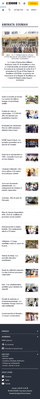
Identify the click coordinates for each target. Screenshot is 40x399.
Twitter (7, 380)
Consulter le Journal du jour (14, 348)
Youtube (7, 384)
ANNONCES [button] (34, 10)
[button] (9, 10)
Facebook (8, 376)
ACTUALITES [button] (18, 10)
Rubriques (5, 331)
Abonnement (6, 337)
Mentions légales (8, 358)
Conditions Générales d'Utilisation (13, 361)
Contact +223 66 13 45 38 (11, 365)
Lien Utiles (5, 354)
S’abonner (33, 3)
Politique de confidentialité (11, 363)
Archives (5, 356)
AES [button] (27, 10)
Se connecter (9, 344)
